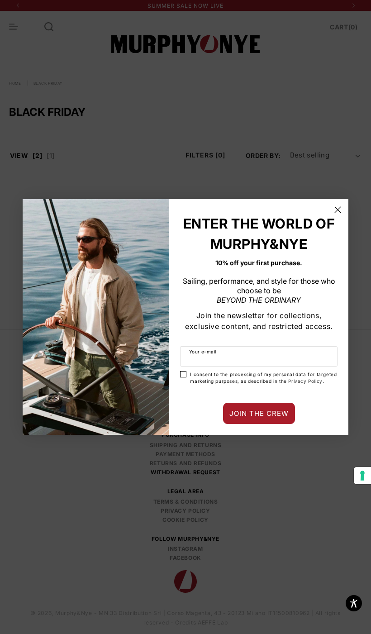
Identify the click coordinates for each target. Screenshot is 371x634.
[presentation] (362, 475)
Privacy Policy (305, 381)
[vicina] (338, 210)
